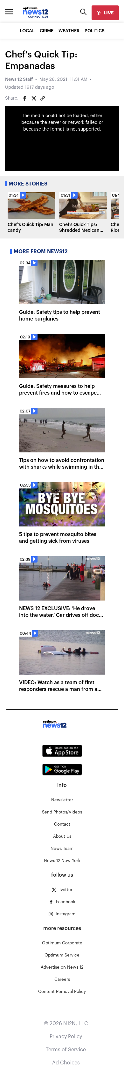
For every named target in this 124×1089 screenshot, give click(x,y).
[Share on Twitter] (33, 98)
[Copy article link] (42, 98)
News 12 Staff (19, 79)
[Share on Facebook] (24, 98)
